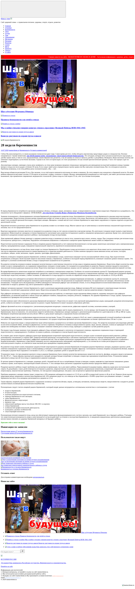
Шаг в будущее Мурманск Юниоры (17, 111)
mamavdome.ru (14, 150)
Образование (9, 37)
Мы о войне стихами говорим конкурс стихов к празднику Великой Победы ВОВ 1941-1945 (43, 128)
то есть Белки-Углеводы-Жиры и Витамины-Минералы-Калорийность (69, 213)
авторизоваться (38, 477)
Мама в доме (5, 19)
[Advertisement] (67, 193)
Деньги (7, 50)
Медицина (9, 39)
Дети (7, 31)
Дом (6, 35)
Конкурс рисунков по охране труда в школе (21, 136)
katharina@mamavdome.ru (13, 577)
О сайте (8, 52)
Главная (8, 26)
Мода (7, 47)
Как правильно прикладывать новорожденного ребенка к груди (24, 465)
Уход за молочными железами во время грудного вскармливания (24, 461)
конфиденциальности (57, 576)
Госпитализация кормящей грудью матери (16, 458)
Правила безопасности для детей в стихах (20, 120)
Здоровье (8, 28)
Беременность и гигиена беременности (15, 469)
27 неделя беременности (17, 431)
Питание (8, 41)
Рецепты (8, 43)
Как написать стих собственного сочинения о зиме (54, 547)
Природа (8, 48)
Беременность (10, 29)
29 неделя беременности (16, 433)
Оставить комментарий (38, 150)
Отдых (7, 33)
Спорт (7, 45)
